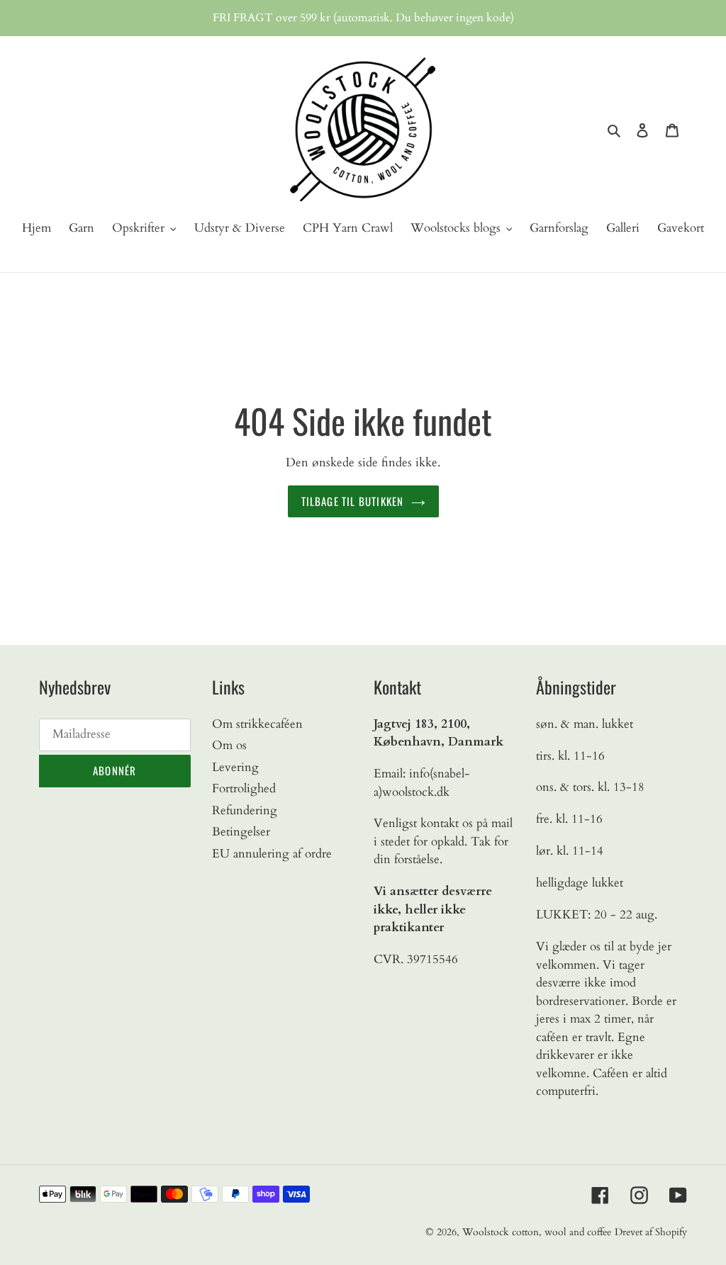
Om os (229, 745)
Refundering (244, 810)
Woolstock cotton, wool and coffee (536, 1232)
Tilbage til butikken (352, 501)
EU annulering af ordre (272, 853)
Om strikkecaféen (257, 724)
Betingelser (241, 831)
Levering (235, 767)
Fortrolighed (244, 788)
